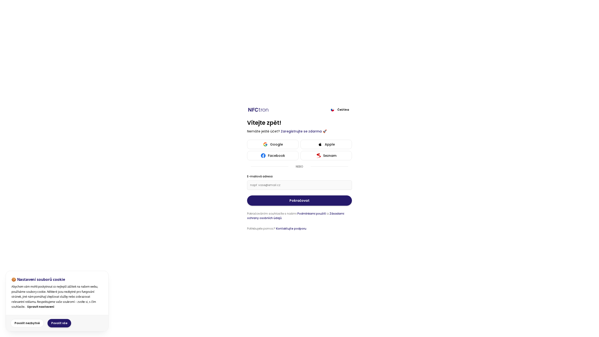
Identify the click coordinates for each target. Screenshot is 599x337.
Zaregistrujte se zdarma (301, 131)
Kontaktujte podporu (291, 229)
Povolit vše (59, 323)
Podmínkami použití (311, 214)
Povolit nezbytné (27, 323)
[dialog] (57, 301)
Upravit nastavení (40, 307)
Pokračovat (299, 200)
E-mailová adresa (260, 176)
